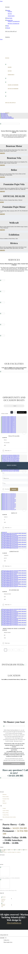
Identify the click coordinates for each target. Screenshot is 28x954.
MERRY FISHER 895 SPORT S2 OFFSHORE (14, 628)
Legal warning (6, 810)
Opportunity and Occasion (9, 30)
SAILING (10, 11)
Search (15, 405)
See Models (2, 153)
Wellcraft (4, 803)
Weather (7, 37)
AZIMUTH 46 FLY (14, 551)
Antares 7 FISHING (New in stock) (13, 897)
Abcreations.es (14, 923)
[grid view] (11, 412)
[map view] (15, 412)
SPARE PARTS (11, 15)
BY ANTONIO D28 (14, 590)
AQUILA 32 (14, 513)
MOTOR (10, 13)
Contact (5, 35)
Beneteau (4, 794)
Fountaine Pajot (6, 798)
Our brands (5, 9)
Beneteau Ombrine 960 (11, 903)
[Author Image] (24, 433)
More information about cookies (9, 817)
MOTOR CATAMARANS (13, 23)
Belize (4, 801)
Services (7, 7)
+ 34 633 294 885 (18, 828)
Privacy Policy (6, 812)
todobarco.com (14, 928)
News (4, 33)
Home (4, 3)
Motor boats (7, 450)
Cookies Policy (6, 814)
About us (5, 5)
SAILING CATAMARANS (14, 21)
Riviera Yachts (6, 796)
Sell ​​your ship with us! (10, 31)
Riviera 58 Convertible (14, 436)
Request (14, 489)
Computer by (21, 412)
